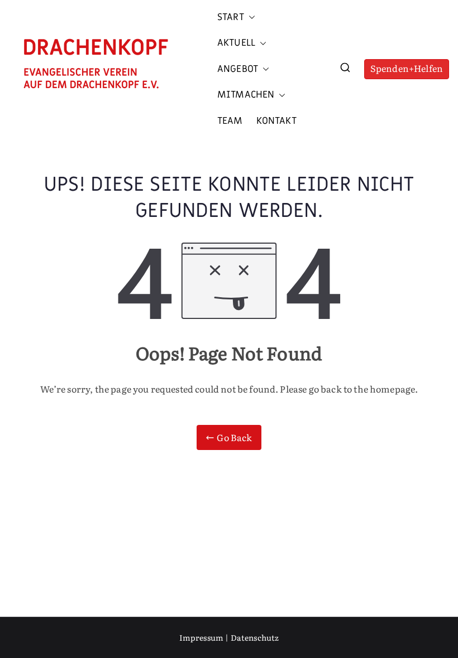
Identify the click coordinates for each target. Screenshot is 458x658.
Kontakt (276, 121)
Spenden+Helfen (406, 68)
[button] (249, 17)
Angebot (237, 69)
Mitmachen (245, 95)
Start (230, 17)
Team (230, 121)
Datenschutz (255, 637)
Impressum (201, 637)
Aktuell (236, 43)
